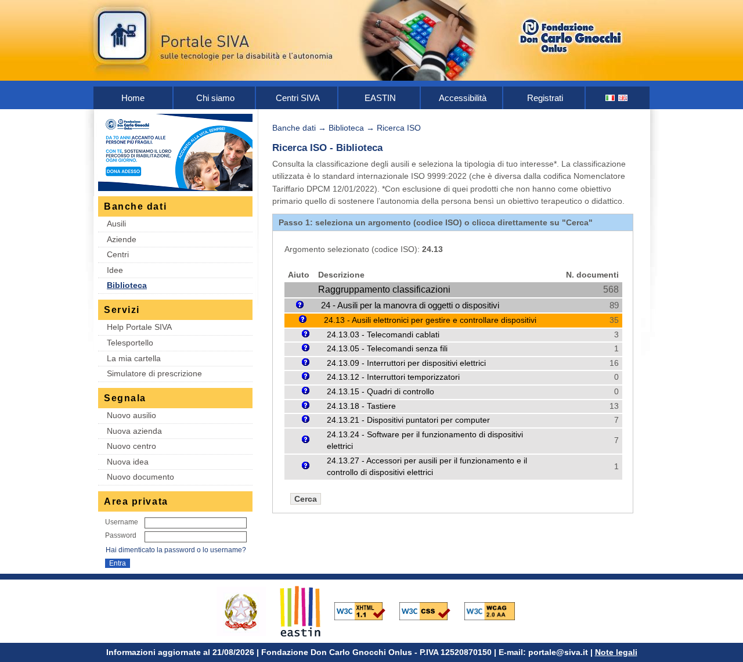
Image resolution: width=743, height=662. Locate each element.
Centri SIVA (298, 98)
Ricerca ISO (399, 127)
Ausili (116, 223)
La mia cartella (134, 358)
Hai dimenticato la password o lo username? (176, 549)
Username (121, 522)
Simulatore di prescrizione (154, 373)
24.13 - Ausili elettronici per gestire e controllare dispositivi (430, 320)
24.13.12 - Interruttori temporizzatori (393, 377)
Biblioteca (127, 285)
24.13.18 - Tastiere (361, 406)
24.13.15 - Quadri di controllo (380, 391)
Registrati (545, 98)
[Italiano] (610, 98)
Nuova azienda (134, 431)
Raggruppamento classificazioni (384, 289)
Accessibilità (462, 98)
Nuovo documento (140, 476)
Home (133, 98)
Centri (118, 254)
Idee (115, 270)
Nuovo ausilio (131, 415)
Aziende (121, 239)
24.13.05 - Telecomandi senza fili (387, 348)
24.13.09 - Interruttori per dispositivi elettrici (406, 363)
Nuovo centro (131, 446)
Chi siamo (215, 98)
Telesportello (130, 342)
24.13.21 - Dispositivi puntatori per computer (408, 420)
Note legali (616, 652)
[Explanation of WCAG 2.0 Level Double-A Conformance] (495, 610)
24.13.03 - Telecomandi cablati (383, 334)
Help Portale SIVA (139, 327)
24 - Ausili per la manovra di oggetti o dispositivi (410, 305)
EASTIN (380, 98)
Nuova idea (128, 461)
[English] (623, 98)
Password (120, 535)
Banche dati (294, 127)
